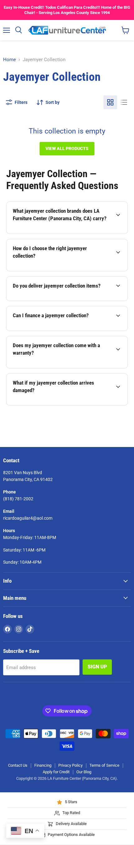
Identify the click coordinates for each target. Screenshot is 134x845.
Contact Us (17, 765)
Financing (42, 765)
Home (9, 59)
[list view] (124, 102)
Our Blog (83, 772)
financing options (56, 329)
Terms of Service (104, 765)
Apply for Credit (56, 772)
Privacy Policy (70, 765)
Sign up (97, 667)
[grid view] (110, 102)
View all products (67, 148)
